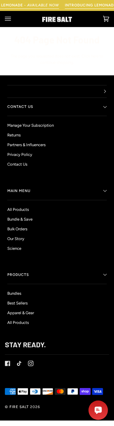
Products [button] (18, 275)
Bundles (14, 293)
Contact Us (17, 164)
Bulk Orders (17, 229)
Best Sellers (17, 303)
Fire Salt (19, 407)
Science (14, 248)
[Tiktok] (19, 363)
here (94, 56)
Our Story (15, 238)
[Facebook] (7, 363)
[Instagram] (30, 363)
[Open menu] (14, 19)
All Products (18, 209)
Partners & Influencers (26, 145)
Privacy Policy (19, 154)
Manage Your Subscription (30, 125)
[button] (57, 91)
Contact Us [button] (20, 107)
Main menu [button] (18, 191)
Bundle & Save (20, 219)
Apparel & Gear (20, 313)
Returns (14, 135)
